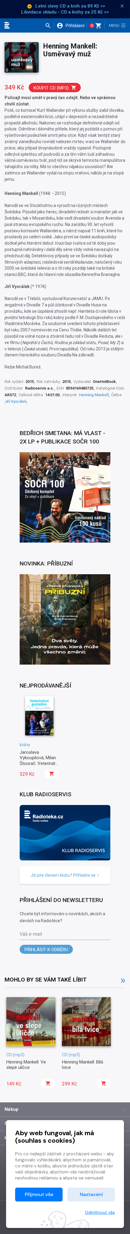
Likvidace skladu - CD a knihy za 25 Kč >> (65, 12)
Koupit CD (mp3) (51, 88)
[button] (49, 25)
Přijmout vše (39, 1194)
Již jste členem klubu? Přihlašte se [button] (63, 875)
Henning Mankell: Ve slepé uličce (26, 1064)
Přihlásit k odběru (46, 949)
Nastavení (91, 1194)
